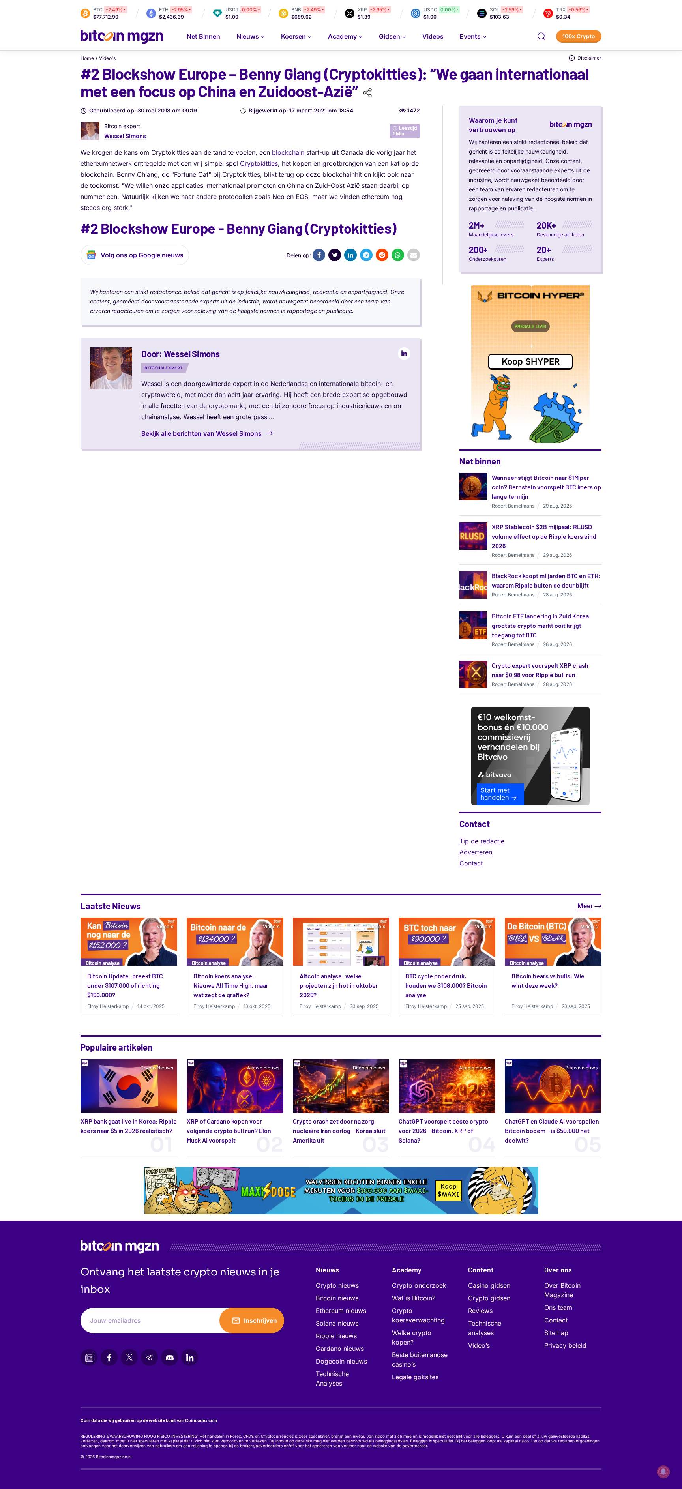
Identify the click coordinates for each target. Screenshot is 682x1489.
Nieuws (327, 1269)
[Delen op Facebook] (319, 255)
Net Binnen (204, 36)
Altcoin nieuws (263, 1068)
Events (469, 36)
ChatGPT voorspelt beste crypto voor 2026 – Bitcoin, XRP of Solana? (443, 1130)
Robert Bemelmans (513, 506)
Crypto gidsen (489, 1298)
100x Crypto (578, 36)
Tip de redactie (481, 841)
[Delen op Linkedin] (350, 255)
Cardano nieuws (340, 1348)
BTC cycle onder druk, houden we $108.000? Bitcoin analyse (446, 985)
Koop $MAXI (448, 1190)
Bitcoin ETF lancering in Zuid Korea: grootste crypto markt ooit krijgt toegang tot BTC (541, 625)
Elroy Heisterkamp (108, 1006)
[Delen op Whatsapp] (398, 255)
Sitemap (556, 1333)
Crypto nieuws (337, 1285)
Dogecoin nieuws (341, 1361)
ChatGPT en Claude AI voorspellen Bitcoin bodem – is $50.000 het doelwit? (552, 1130)
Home (87, 58)
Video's (107, 58)
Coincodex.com (201, 1420)
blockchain (288, 152)
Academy (342, 36)
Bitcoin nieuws (369, 1068)
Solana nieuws (337, 1323)
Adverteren (475, 852)
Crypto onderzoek (419, 1285)
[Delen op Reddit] (382, 255)
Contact (471, 863)
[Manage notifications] (663, 1471)
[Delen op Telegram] (366, 255)
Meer (585, 906)
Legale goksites (415, 1377)
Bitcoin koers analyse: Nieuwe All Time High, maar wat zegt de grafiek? (230, 985)
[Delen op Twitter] (334, 255)
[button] (541, 36)
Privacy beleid (565, 1345)
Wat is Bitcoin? (413, 1298)
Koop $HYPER (531, 361)
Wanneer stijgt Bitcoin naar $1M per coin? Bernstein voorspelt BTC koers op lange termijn (546, 487)
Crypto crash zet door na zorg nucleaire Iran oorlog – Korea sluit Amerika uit (339, 1130)
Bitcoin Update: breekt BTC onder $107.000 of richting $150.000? (125, 985)
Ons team (558, 1307)
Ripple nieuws (336, 1336)
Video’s (479, 1345)
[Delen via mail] (413, 255)
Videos (433, 36)
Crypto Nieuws (156, 1068)
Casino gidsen (489, 1285)
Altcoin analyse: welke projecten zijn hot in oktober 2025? (339, 985)
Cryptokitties (259, 163)
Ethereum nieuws (341, 1311)
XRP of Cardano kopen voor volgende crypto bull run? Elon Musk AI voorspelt (229, 1130)
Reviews (480, 1311)
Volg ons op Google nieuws (142, 255)
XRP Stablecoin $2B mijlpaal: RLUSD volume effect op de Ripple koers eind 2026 (544, 536)
